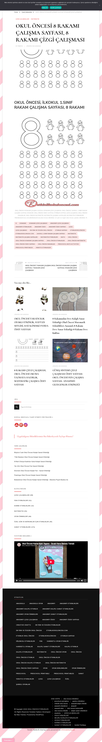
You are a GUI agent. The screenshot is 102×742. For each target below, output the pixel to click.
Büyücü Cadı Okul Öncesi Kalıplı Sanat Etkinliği (31, 452)
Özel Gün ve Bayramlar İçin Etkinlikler (31, 522)
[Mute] (82, 581)
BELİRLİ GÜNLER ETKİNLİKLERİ (66, 718)
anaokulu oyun (36, 603)
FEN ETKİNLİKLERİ (21, 500)
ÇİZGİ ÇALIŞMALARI (71, 713)
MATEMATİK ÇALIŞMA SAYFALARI (27, 237)
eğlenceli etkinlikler (25, 641)
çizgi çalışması (21, 230)
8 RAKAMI (23, 223)
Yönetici (20, 46)
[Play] (17, 581)
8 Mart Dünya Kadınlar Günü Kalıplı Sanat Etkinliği (32, 461)
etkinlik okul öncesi (25, 636)
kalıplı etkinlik (71, 647)
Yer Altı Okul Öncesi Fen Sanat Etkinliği (29, 466)
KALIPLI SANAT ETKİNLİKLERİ (48, 647)
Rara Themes (21, 715)
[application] (51, 562)
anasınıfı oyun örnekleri (27, 614)
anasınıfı (51, 603)
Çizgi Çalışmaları (22, 19)
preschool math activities (68, 244)
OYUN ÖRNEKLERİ (21, 516)
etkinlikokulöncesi (77, 230)
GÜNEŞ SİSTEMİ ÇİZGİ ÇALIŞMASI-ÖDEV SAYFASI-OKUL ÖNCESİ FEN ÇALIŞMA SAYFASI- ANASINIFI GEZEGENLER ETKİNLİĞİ (68, 377)
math (63, 237)
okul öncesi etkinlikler (56, 240)
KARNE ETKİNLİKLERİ (62, 723)
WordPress (40, 715)
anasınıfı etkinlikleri (24, 227)
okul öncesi (72, 237)
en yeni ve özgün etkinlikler (47, 625)
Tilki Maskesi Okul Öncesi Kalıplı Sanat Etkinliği (32, 457)
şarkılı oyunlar (23, 684)
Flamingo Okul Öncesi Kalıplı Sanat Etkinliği (30, 475)
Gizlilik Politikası (80, 725)
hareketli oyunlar (24, 647)
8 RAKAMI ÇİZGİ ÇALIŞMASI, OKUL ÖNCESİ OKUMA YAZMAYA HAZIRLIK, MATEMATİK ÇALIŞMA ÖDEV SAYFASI (30, 377)
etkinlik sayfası (61, 230)
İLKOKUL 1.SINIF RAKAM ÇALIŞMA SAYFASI (51, 233)
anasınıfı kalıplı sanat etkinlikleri (57, 609)
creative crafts (23, 625)
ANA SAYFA (55, 699)
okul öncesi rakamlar (46, 244)
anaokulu (20, 603)
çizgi (71, 227)
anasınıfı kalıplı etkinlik (27, 609)
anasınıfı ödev (40, 227)
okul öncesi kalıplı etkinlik (28, 663)
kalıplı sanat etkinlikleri (79, 711)
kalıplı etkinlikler (24, 652)
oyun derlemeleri (59, 668)
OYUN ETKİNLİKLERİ (62, 720)
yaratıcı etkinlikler (43, 247)
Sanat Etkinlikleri (22, 527)
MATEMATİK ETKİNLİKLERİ (49, 237)
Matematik (35, 19)
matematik (72, 233)
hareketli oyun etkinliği (58, 641)
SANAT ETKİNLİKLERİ (62, 725)
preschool (21, 674)
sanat (81, 674)
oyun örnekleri (78, 668)
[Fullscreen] (85, 581)
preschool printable (39, 674)
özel (67, 679)
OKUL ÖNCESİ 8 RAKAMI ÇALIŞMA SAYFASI (30, 240)
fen (40, 641)
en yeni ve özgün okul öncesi (41, 230)
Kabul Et (45, 7)
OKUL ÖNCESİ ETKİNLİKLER (37, 709)
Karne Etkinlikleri (22, 506)
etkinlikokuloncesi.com (25, 233)
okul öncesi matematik (76, 240)
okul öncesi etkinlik (25, 657)
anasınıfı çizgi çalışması (59, 223)
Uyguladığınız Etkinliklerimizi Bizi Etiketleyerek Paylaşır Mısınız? (45, 436)
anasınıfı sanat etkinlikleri (55, 614)
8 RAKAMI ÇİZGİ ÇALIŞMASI (38, 223)
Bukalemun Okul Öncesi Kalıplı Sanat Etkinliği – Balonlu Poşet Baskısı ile (41, 480)
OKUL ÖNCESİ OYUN (58, 652)
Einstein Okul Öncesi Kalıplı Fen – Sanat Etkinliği (32, 471)
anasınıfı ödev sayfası (57, 227)
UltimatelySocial (68, 730)
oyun (45, 668)
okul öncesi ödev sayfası (25, 244)
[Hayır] (100, 5)
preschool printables (24, 247)
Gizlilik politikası (56, 7)
